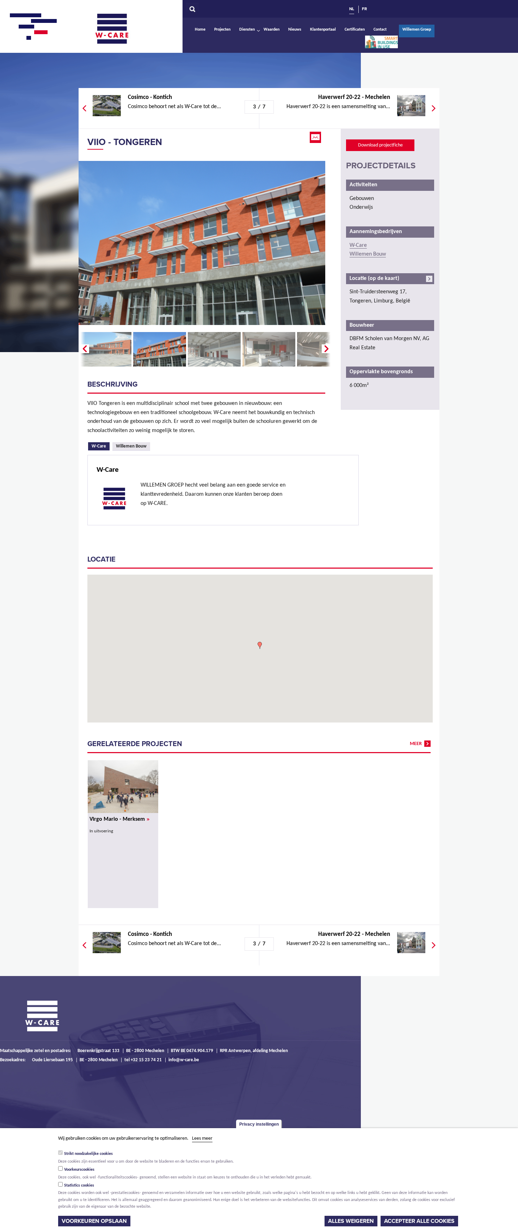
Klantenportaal (323, 29)
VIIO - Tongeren (124, 142)
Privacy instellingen (259, 1124)
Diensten (247, 29)
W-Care (117, 28)
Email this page (316, 137)
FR (364, 8)
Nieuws (294, 29)
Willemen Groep (416, 29)
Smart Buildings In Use (381, 42)
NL (351, 8)
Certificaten (355, 29)
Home (200, 29)
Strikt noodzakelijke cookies (88, 1154)
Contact (380, 29)
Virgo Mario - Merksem (119, 819)
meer (416, 743)
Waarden (271, 29)
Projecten (222, 29)
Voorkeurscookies (79, 1170)
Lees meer (202, 1138)
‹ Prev (84, 349)
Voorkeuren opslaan (94, 1221)
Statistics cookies (79, 1185)
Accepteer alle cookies (419, 1221)
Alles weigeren (351, 1221)
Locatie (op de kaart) (374, 278)
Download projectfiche (380, 145)
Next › (327, 349)
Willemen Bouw (131, 446)
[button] (260, 645)
